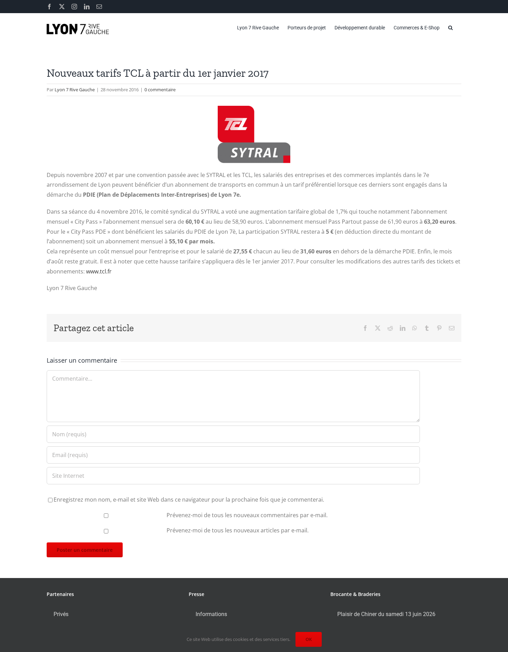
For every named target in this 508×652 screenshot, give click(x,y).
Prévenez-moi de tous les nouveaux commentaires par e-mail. (247, 515)
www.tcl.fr (99, 271)
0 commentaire (160, 89)
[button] (450, 27)
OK (308, 639)
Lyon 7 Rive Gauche (75, 89)
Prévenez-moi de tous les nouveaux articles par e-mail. (238, 530)
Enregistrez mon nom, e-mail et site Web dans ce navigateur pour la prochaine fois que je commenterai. (189, 499)
